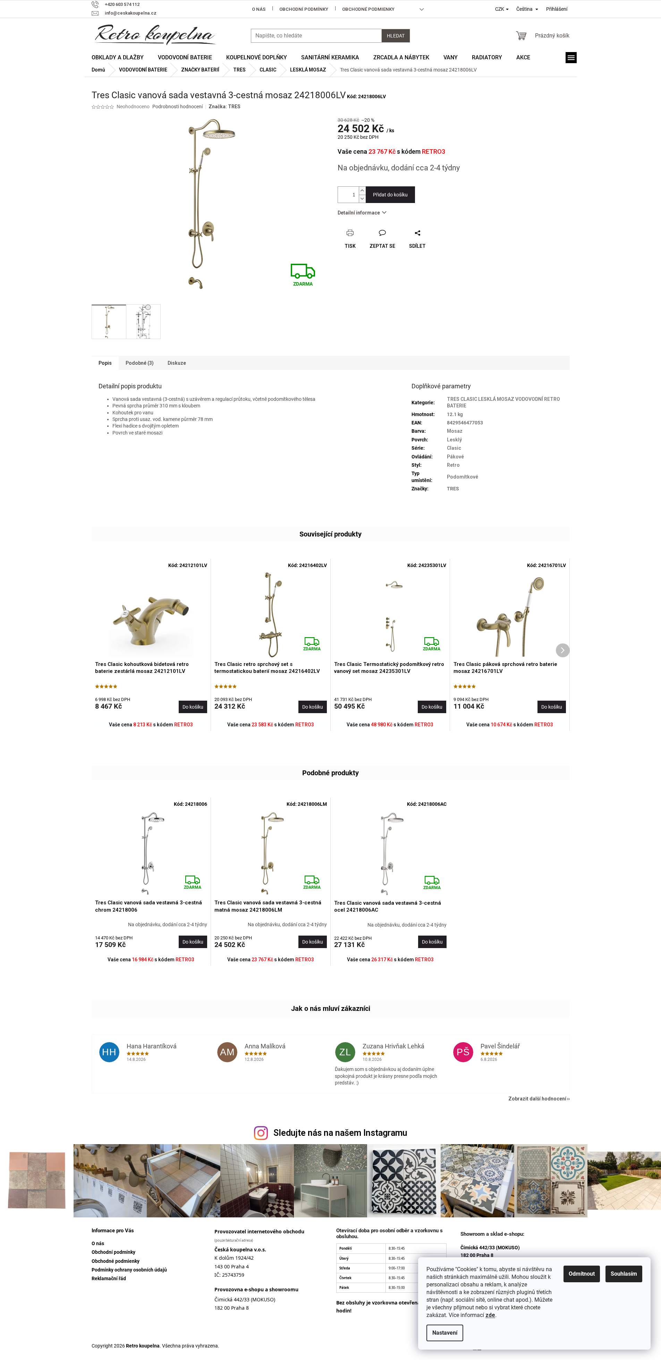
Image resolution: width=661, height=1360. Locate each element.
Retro (453, 465)
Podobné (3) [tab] (140, 363)
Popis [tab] (105, 363)
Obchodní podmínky (303, 9)
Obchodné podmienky (368, 9)
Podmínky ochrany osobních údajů (129, 1270)
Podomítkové (462, 477)
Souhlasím (624, 1273)
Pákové (455, 456)
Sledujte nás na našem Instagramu (340, 1133)
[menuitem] (118, 57)
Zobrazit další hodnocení (537, 1098)
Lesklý (454, 439)
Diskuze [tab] (177, 363)
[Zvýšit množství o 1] (362, 191)
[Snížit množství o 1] (362, 199)
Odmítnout (582, 1273)
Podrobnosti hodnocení (177, 106)
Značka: (224, 106)
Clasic (454, 448)
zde (490, 1315)
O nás (258, 9)
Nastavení (444, 1332)
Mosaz (455, 431)
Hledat (396, 36)
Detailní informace (359, 213)
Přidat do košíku (390, 194)
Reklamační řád (109, 1278)
